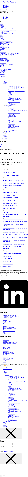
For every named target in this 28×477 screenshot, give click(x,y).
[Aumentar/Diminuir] (0, 475)
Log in (2, 451)
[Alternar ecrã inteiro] (1, 475)
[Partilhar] (3, 475)
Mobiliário (5, 18)
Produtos (2, 146)
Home (4, 14)
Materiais (5, 16)
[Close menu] (10, 433)
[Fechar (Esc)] (4, 475)
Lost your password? (8, 451)
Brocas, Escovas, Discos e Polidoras (12, 167)
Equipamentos (6, 17)
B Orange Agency (6, 365)
